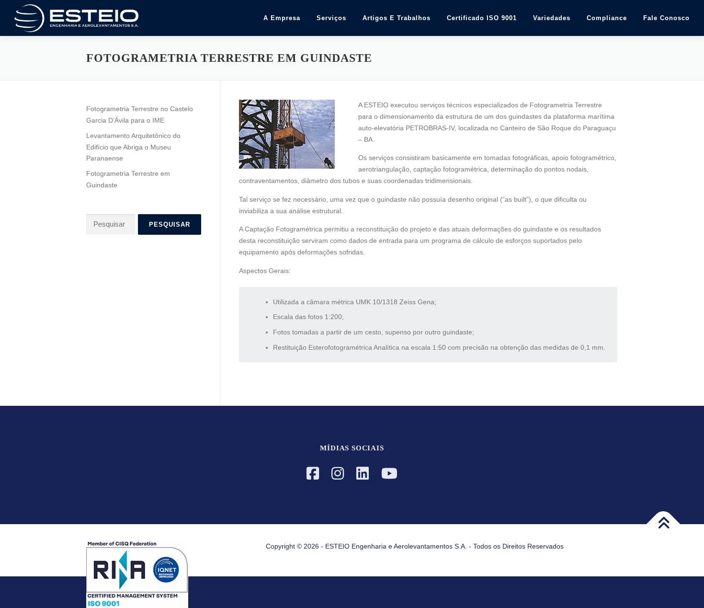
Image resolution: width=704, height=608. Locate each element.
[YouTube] (389, 474)
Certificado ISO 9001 (482, 18)
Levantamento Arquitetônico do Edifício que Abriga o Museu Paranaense (133, 147)
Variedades (551, 18)
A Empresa (281, 18)
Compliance (607, 18)
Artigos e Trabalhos (397, 18)
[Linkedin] (362, 474)
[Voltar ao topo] (664, 524)
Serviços (331, 18)
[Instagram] (337, 474)
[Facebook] (313, 474)
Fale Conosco (666, 18)
